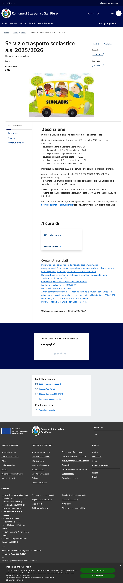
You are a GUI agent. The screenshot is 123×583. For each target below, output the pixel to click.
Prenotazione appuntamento (43, 495)
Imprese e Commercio (40, 465)
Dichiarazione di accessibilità (73, 508)
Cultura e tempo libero (41, 456)
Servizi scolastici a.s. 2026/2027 (56, 278)
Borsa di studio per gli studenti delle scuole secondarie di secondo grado (74, 275)
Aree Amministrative (9, 456)
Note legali (66, 503)
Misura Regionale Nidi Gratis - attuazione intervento (65, 298)
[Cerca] (119, 13)
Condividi (96, 44)
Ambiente (66, 465)
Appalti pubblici (38, 469)
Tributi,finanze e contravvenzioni (75, 460)
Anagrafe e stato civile (41, 452)
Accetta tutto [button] (98, 570)
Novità (15, 32)
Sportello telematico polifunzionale (57, 204)
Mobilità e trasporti (39, 482)
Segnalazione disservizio (42, 499)
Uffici (3, 460)
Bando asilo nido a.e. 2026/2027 (56, 288)
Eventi (95, 477)
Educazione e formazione (72, 452)
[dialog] (61, 573)
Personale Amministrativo (12, 473)
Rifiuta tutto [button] (97, 576)
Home (6, 32)
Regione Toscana (8, 3)
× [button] (120, 566)
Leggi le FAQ (37, 503)
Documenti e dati (8, 478)
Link (53, 578)
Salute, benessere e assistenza (74, 469)
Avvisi (23, 32)
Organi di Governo (8, 452)
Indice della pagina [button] (15, 125)
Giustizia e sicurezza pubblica (74, 456)
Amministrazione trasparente (74, 495)
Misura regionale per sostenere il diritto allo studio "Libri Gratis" (69, 264)
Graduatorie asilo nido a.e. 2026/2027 (58, 285)
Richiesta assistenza (40, 508)
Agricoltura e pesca (70, 478)
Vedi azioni (108, 44)
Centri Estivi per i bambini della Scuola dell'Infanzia (64, 281)
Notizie (95, 452)
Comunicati (96, 456)
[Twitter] (97, 13)
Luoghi (95, 472)
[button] (41, 580)
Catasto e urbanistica (40, 473)
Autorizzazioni (68, 473)
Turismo (35, 478)
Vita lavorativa (38, 460)
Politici (4, 469)
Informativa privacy (70, 499)
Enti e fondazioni (8, 465)
